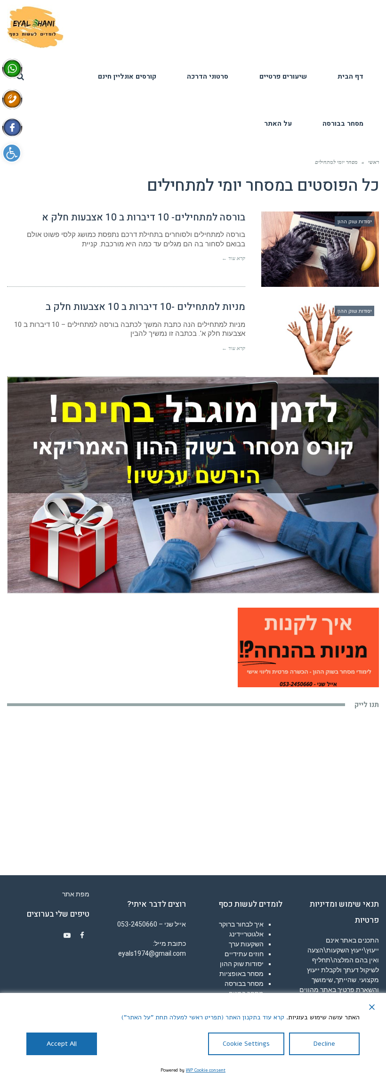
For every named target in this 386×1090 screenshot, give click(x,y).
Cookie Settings (246, 1043)
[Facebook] (82, 935)
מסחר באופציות (241, 973)
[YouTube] (67, 935)
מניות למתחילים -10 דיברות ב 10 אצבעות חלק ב (145, 307)
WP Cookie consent (205, 1070)
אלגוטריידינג (246, 934)
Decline (324, 1043)
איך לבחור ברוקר (241, 924)
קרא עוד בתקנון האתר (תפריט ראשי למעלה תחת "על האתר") (202, 1017)
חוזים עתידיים (244, 954)
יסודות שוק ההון (242, 964)
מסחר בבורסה (244, 983)
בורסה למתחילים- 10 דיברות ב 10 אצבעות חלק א (143, 217)
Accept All (62, 1043)
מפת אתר (75, 894)
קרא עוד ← (233, 258)
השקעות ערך (246, 944)
